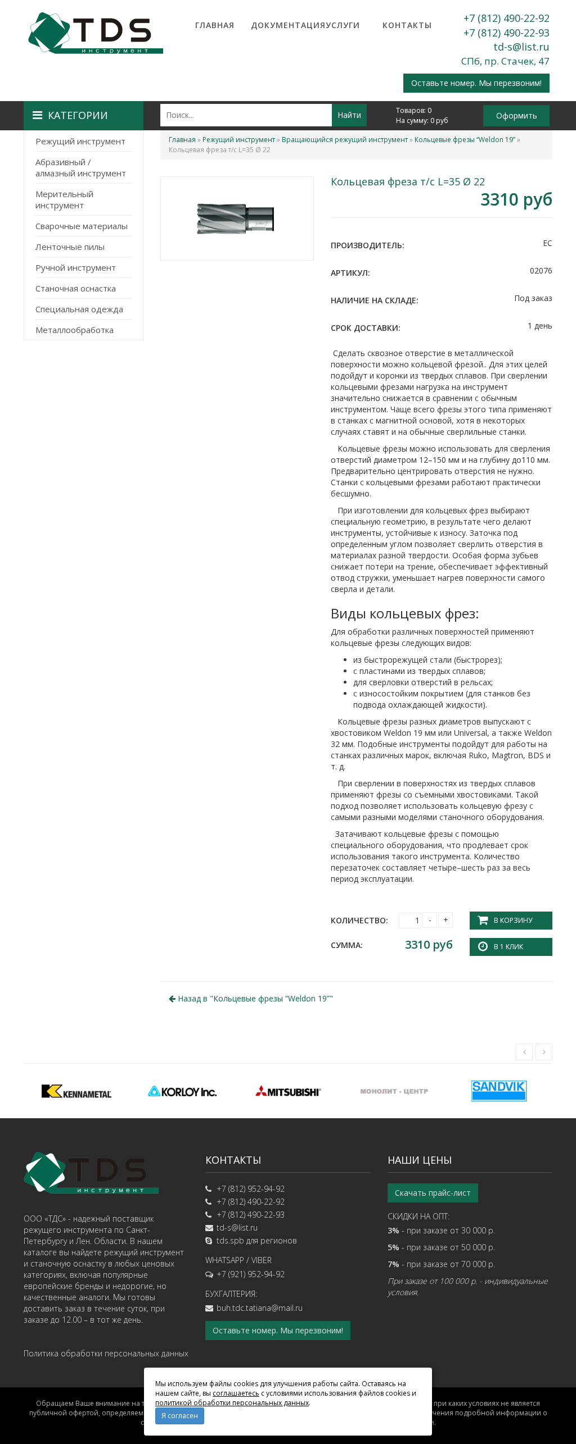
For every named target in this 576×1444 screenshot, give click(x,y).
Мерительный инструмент (64, 199)
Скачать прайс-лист (433, 1192)
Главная (215, 25)
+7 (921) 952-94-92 (251, 1274)
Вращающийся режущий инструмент (345, 139)
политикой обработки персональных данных (232, 1402)
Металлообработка (74, 329)
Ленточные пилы (70, 246)
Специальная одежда (79, 309)
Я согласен (179, 1415)
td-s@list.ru (521, 46)
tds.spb (230, 1240)
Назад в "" (254, 998)
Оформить (516, 115)
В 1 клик (508, 946)
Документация (279, 25)
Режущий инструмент (80, 141)
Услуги (343, 25)
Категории (78, 115)
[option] (76, 1091)
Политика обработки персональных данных (106, 1353)
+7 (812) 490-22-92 (507, 18)
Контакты (407, 25)
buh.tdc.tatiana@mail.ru (260, 1307)
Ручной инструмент (75, 267)
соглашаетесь (236, 1393)
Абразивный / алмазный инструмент (80, 167)
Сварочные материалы (81, 225)
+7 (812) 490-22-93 (507, 32)
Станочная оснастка (75, 288)
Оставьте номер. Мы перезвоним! (476, 83)
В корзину (513, 920)
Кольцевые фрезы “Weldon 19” (465, 139)
